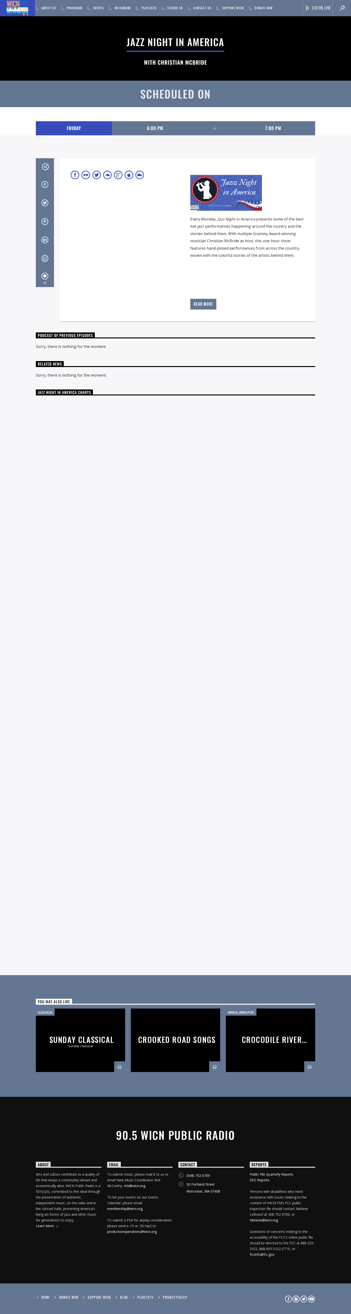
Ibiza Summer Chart (178, 900)
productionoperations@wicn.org (132, 1231)
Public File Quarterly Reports (271, 1174)
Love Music (57, 405)
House (40, 864)
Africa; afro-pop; (241, 1012)
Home (45, 1297)
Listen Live (321, 8)
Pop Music (107, 680)
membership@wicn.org (125, 1208)
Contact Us (202, 7)
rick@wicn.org (134, 1185)
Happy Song (58, 772)
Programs (74, 7)
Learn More (45, 1226)
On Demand (122, 7)
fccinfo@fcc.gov (262, 1254)
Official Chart (89, 496)
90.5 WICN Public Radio (175, 1135)
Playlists (149, 7)
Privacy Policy (175, 1297)
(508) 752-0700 (198, 1175)
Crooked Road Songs (177, 1039)
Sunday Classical (81, 1039)
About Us (48, 7)
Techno (118, 588)
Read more (203, 304)
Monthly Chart (83, 405)
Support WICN (233, 7)
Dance (40, 405)
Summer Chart (112, 772)
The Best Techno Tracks (178, 624)
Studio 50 (174, 7)
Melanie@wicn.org (264, 1220)
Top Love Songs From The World (178, 441)
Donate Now (263, 7)
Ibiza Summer (59, 864)
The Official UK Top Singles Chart (177, 532)
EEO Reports (259, 1180)
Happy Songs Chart (177, 716)
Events (98, 7)
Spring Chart (110, 405)
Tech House (113, 496)
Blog (124, 1297)
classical (45, 1012)
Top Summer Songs (178, 808)
